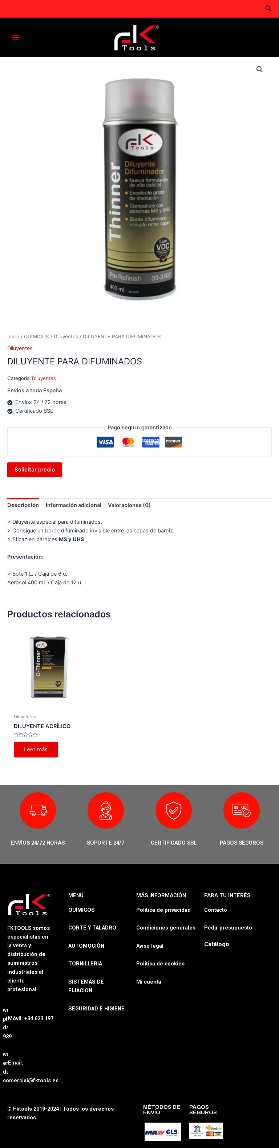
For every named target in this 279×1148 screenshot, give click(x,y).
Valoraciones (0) (129, 505)
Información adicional (73, 505)
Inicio (13, 336)
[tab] (23, 505)
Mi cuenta (148, 982)
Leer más (36, 749)
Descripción (23, 505)
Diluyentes (66, 336)
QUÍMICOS (36, 336)
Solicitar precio (35, 469)
